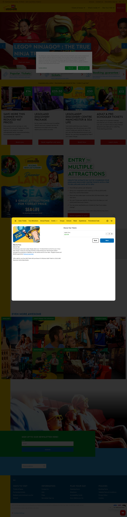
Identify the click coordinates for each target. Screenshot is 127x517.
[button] (114, 216)
